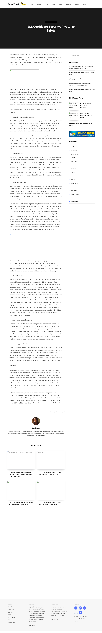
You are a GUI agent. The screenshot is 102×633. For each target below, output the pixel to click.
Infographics (74, 165)
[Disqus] (36, 530)
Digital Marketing (51, 21)
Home (10, 604)
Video (72, 198)
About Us (10, 612)
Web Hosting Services (14, 620)
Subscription (11, 617)
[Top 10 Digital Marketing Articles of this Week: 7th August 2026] (51, 490)
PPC (72, 176)
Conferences (74, 150)
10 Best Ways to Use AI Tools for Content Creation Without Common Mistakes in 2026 (20, 475)
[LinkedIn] (3, 70)
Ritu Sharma (44, 34)
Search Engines (74, 183)
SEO (72, 187)
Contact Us (11, 614)
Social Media (74, 190)
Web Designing (74, 201)
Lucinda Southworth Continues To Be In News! (80, 124)
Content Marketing (75, 154)
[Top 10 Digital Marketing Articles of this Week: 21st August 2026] (51, 460)
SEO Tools (11, 609)
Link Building (73, 168)
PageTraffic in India (40, 435)
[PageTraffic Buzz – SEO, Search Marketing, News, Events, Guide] (17, 4)
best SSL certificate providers (21, 403)
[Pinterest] (3, 67)
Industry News (74, 161)
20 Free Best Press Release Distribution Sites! (86, 115)
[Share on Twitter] (3, 63)
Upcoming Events (75, 194)
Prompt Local (11, 622)
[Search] (97, 4)
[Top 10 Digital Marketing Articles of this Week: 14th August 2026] (21, 490)
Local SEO (73, 172)
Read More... (32, 625)
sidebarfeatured (13, 412)
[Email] (3, 74)
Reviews (73, 179)
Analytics (73, 146)
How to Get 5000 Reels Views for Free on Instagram (87, 105)
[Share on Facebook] (3, 59)
